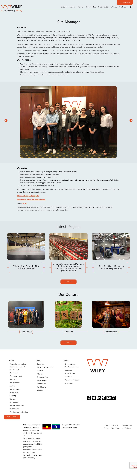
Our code (13, 379)
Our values (14, 373)
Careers (40, 371)
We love (114, 7)
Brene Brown (70, 373)
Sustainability (103, 7)
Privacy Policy (106, 427)
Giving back (14, 392)
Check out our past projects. (28, 196)
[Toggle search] (131, 7)
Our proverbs (15, 383)
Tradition (72, 7)
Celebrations (14, 409)
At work (40, 374)
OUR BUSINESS (125, 2)
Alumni (40, 390)
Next (131, 120)
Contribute (123, 7)
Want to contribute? (72, 380)
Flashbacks (41, 387)
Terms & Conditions (116, 427)
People (80, 7)
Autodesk (68, 370)
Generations (41, 384)
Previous (6, 120)
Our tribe (40, 364)
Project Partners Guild (45, 367)
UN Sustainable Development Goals (72, 365)
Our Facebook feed (17, 406)
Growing (13, 396)
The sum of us (90, 7)
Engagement (42, 380)
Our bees (13, 399)
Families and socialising (19, 412)
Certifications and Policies (127, 427)
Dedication (69, 383)
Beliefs (63, 7)
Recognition (14, 402)
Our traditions (15, 389)
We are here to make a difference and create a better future (18, 367)
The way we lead (16, 376)
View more (68, 281)
